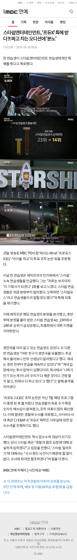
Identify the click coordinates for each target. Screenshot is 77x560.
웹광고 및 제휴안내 (35, 529)
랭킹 (63, 22)
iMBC (20, 3)
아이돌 (49, 22)
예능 (39, 3)
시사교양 (49, 3)
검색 (72, 11)
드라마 (30, 3)
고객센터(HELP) (58, 534)
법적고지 (39, 534)
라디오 (60, 3)
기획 (23, 22)
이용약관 (56, 529)
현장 (36, 22)
